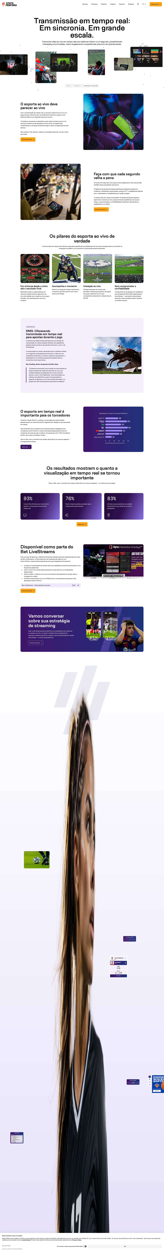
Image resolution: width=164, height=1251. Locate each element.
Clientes (104, 4)
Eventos (122, 4)
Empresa (131, 4)
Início (68, 85)
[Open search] (138, 4)
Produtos (94, 4)
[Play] (78, 585)
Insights (113, 4)
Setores (85, 4)
